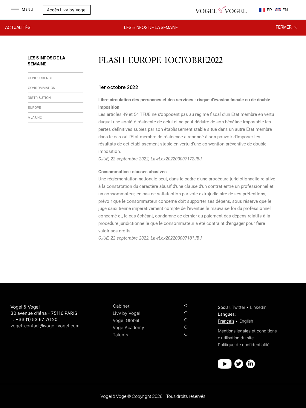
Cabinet (121, 306)
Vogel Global (126, 320)
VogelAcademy (128, 327)
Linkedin (258, 307)
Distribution (39, 97)
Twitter (238, 307)
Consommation (41, 88)
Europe (34, 107)
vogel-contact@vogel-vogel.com (44, 326)
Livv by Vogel (126, 313)
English (246, 320)
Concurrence (40, 78)
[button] (93, 10)
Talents (120, 335)
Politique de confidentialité (244, 344)
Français (226, 320)
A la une (35, 117)
